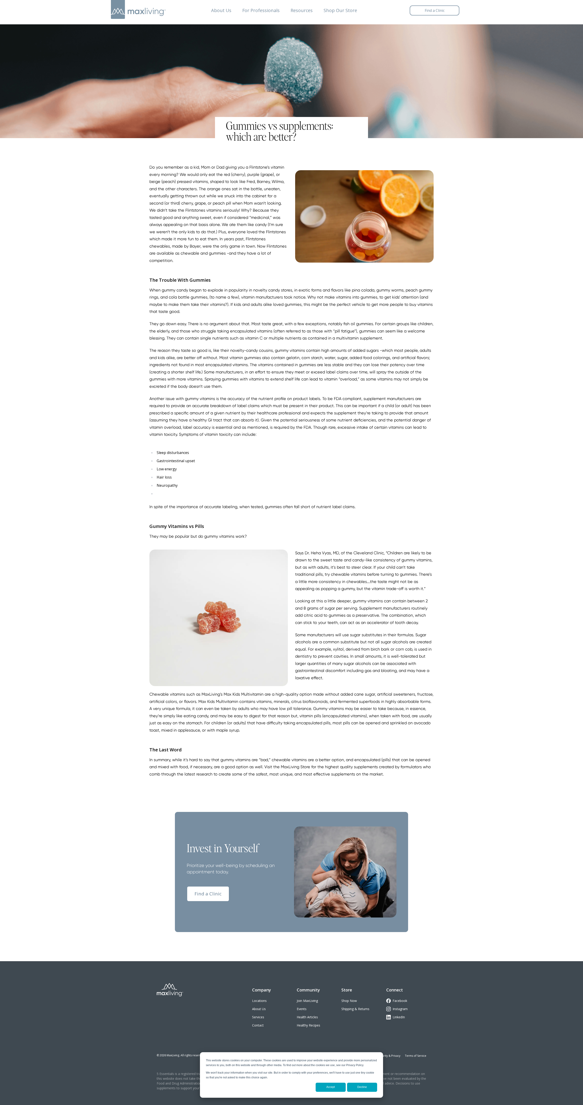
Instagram (400, 1009)
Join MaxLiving (307, 1001)
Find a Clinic (208, 894)
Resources (302, 10)
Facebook (400, 1001)
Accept (330, 1087)
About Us (221, 10)
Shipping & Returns (355, 1009)
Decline (362, 1087)
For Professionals (261, 10)
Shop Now (349, 1001)
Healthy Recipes (308, 1025)
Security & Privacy (389, 1056)
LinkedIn (399, 1017)
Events (302, 1009)
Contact (258, 1025)
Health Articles (307, 1017)
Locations (259, 1001)
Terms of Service (415, 1056)
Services (258, 1017)
